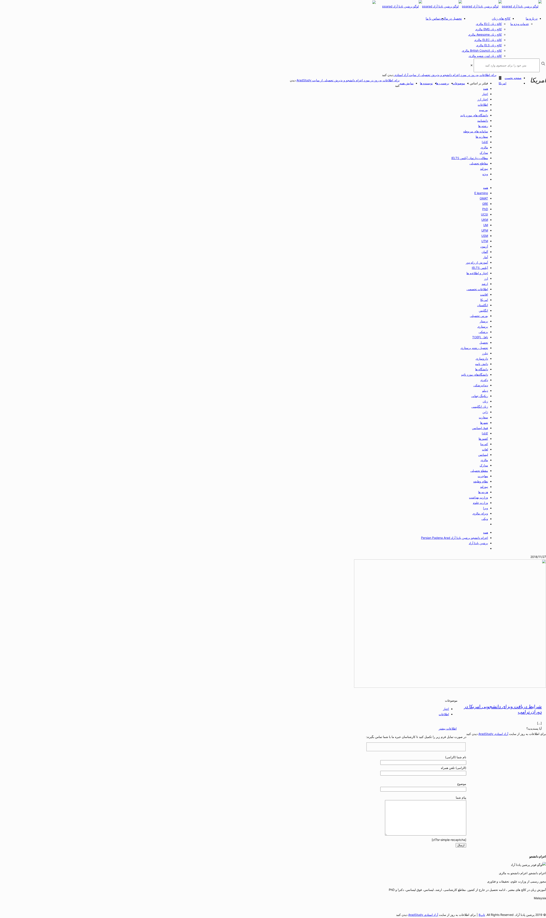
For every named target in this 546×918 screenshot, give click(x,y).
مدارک (484, 152)
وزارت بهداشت (478, 497)
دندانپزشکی (480, 385)
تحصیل (483, 342)
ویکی (484, 519)
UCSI (484, 214)
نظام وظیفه (480, 481)
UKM (484, 219)
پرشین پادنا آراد (478, 543)
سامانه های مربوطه (475, 131)
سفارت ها (482, 136)
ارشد (485, 284)
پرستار (484, 321)
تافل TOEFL (480, 337)
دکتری (484, 380)
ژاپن (485, 412)
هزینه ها (483, 492)
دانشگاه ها (481, 369)
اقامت (484, 294)
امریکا (502, 83)
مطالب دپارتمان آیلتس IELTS (469, 158)
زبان (485, 401)
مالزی (484, 147)
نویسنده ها (426, 83)
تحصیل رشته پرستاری (474, 348)
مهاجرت (483, 476)
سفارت (483, 417)
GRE (485, 203)
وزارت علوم (480, 502)
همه (485, 88)
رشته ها (483, 126)
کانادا (485, 142)
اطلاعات (483, 104)
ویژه (485, 174)
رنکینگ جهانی (479, 396)
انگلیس (483, 310)
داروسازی (482, 358)
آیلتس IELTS (480, 268)
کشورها (483, 438)
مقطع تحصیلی (479, 470)
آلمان (485, 252)
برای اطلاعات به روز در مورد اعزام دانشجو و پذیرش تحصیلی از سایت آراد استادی (445, 75)
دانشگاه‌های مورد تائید (474, 374)
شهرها (484, 422)
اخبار (485, 94)
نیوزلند (484, 168)
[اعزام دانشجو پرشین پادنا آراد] (462, 6)
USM (484, 236)
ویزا (485, 508)
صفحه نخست (513, 78)
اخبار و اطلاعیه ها (477, 273)
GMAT (484, 198)
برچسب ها (442, 83)
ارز (486, 278)
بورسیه (483, 110)
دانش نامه (481, 364)
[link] (471, 65)
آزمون (484, 246)
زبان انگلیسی (479, 406)
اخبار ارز (482, 99)
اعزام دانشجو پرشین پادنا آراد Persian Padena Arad (454, 538)
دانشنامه (482, 120)
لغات (485, 449)
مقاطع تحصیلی (478, 163)
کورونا (484, 444)
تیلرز (485, 353)
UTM (484, 241)
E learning (481, 193)
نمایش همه (407, 83)
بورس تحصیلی (479, 316)
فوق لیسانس (480, 428)
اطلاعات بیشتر (448, 728)
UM (485, 225)
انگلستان (482, 305)
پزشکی (483, 332)
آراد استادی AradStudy (493, 734)
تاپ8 (482, 915)
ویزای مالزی (480, 513)
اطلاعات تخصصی (477, 289)
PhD (485, 209)
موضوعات (458, 83)
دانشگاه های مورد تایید (474, 115)
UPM (484, 230)
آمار (485, 257)
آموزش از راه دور (477, 262)
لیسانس (483, 454)
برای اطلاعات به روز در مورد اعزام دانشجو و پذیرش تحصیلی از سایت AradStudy (348, 80)
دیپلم (485, 390)
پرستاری (482, 326)
